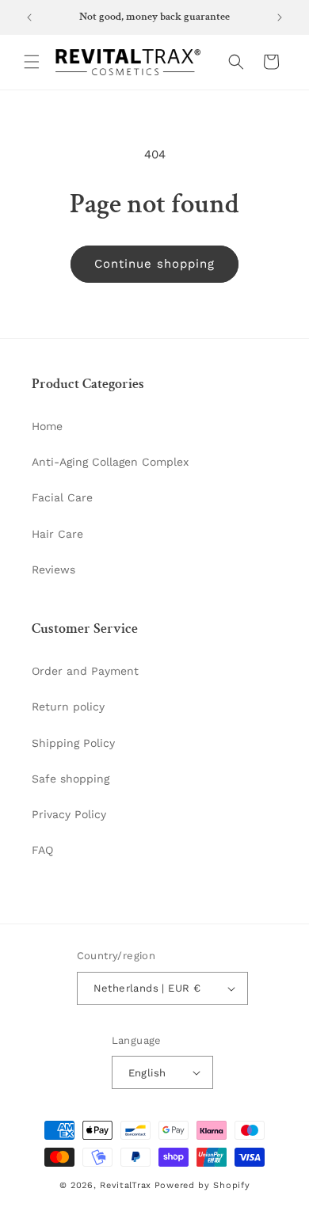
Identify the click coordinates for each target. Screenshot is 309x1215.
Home (47, 426)
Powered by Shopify (202, 1185)
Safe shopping (70, 778)
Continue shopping (154, 264)
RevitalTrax (125, 1185)
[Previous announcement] (29, 17)
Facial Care (62, 497)
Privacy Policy (69, 814)
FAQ (42, 850)
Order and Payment (85, 671)
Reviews (53, 569)
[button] (31, 61)
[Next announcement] (279, 17)
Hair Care (57, 534)
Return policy (68, 706)
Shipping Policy (73, 743)
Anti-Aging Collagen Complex (110, 461)
